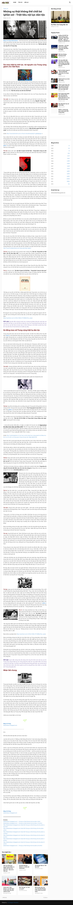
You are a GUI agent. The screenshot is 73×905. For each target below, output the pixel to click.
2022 (60, 153)
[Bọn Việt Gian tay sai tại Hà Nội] (54, 105)
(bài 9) (7, 335)
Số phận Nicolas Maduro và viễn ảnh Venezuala (24, 867)
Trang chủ (5, 8)
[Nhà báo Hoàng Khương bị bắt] (54, 56)
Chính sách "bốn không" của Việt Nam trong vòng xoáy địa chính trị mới (8, 889)
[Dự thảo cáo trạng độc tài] (60, 17)
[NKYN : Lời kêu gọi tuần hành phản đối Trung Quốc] (54, 111)
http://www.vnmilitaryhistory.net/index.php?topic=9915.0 (17, 248)
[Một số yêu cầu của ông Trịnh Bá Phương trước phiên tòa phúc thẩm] (41, 881)
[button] (70, 2)
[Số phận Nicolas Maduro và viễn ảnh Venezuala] (25, 859)
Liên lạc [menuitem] (26, 2)
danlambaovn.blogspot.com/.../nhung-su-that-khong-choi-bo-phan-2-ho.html (22, 823)
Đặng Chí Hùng (7, 723)
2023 (60, 150)
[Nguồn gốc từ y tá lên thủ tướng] (54, 80)
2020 (60, 158)
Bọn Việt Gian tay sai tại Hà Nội (63, 104)
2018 (60, 163)
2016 (60, 168)
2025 (60, 148)
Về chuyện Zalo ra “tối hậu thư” (40, 866)
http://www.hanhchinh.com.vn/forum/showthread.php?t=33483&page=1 (24, 133)
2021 (60, 155)
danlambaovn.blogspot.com (10, 725)
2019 (60, 161)
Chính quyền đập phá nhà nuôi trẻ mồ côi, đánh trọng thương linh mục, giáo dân (64, 87)
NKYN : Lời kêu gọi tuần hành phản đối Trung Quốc (63, 111)
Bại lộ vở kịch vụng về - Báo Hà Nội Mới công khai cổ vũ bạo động (64, 72)
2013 (60, 176)
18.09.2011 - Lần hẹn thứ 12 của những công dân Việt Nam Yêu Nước (63, 47)
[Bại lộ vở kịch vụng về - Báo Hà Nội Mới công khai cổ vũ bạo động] (54, 72)
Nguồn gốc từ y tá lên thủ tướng (64, 79)
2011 (60, 181)
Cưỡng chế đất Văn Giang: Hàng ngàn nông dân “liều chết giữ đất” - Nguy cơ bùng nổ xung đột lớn (64, 38)
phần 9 (11, 409)
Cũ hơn (45, 897)
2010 (60, 183)
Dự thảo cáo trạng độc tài (59, 24)
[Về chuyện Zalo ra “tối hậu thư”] (41, 859)
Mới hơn (5, 897)
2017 (60, 166)
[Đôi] (25, 881)
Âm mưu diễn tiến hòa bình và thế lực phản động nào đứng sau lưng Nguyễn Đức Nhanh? (63, 63)
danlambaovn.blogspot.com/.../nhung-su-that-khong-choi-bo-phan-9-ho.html (22, 845)
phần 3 (44, 603)
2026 (60, 145)
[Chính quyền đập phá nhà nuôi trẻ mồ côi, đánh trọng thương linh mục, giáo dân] (54, 86)
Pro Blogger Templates (13, 902)
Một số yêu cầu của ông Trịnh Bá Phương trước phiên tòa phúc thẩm (40, 889)
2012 (60, 178)
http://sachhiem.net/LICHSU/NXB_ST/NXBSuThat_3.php (18, 318)
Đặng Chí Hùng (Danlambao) (10, 40)
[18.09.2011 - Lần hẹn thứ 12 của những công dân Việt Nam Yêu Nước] (54, 47)
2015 (60, 171)
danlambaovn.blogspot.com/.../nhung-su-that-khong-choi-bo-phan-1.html (21, 821)
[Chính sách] (9, 881)
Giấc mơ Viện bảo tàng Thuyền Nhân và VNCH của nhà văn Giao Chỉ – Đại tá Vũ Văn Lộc (8, 868)
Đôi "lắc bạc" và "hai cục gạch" (24, 888)
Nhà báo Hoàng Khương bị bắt (62, 55)
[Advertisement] (60, 128)
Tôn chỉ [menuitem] (20, 2)
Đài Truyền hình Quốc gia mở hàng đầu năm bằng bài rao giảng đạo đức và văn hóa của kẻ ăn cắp (64, 96)
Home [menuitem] (14, 2)
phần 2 (5, 145)
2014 (60, 173)
